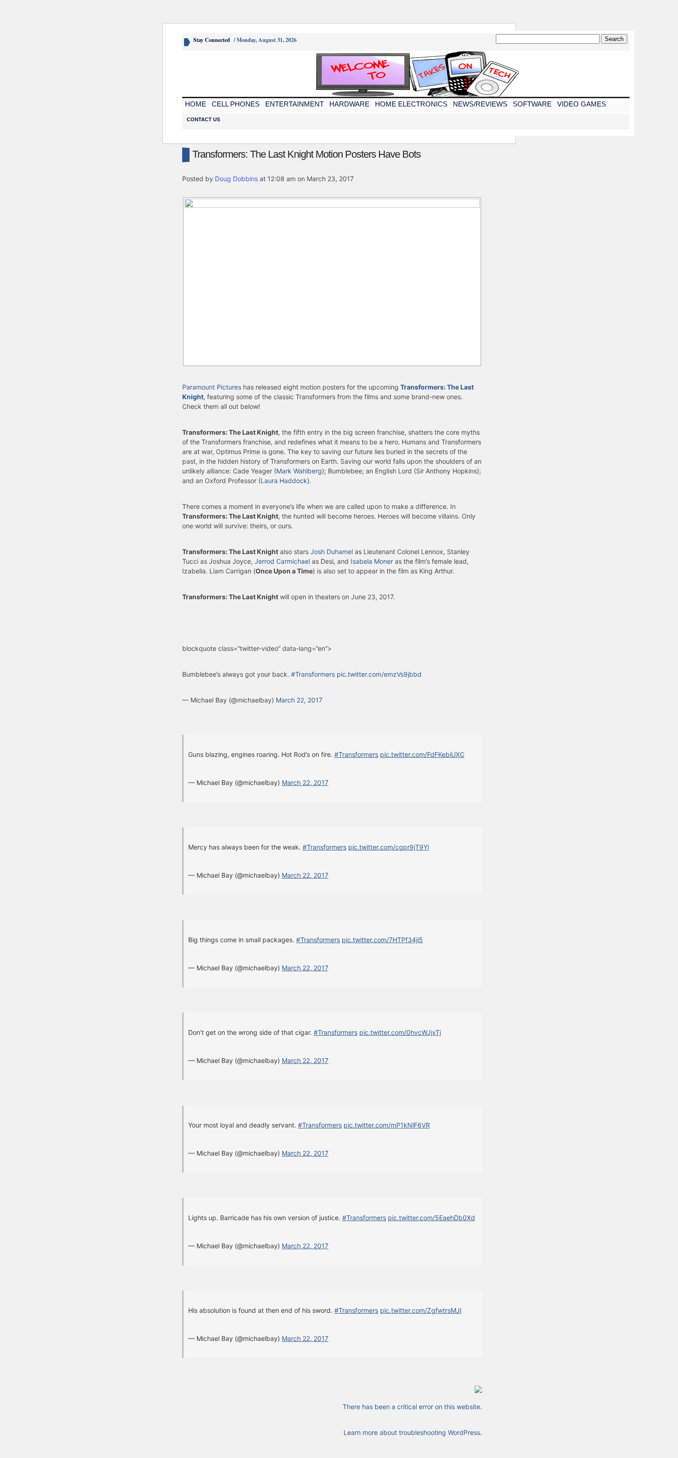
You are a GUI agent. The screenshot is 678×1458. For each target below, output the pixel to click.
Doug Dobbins (236, 179)
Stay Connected (211, 40)
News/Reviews (480, 104)
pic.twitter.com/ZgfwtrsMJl (420, 1310)
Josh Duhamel (331, 551)
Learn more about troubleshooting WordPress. (413, 1432)
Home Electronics (411, 104)
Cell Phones (236, 104)
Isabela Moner (372, 561)
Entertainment (294, 104)
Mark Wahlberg (299, 471)
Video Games (581, 104)
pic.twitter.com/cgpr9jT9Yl (388, 847)
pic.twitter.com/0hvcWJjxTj (400, 1032)
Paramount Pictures (211, 387)
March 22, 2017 (299, 700)
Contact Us (203, 119)
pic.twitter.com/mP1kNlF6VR (387, 1125)
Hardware (349, 104)
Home (195, 104)
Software (532, 104)
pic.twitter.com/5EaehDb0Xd (431, 1218)
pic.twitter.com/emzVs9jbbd (379, 674)
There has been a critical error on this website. (412, 1407)
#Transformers (313, 674)
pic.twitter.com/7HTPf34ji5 (382, 940)
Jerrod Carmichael (282, 561)
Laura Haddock (284, 480)
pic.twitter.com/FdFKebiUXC (422, 754)
